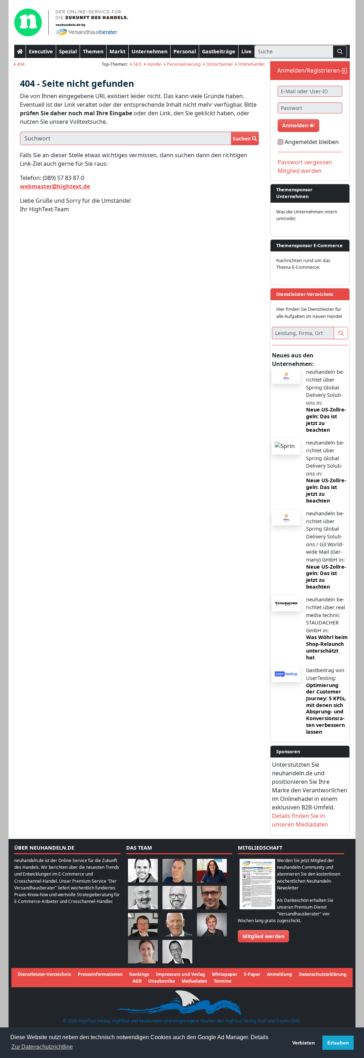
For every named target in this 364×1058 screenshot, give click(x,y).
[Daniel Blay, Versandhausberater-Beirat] (177, 870)
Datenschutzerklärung (323, 974)
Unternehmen (149, 51)
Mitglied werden (300, 171)
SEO (136, 64)
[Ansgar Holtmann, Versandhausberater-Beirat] (143, 924)
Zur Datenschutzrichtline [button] (42, 1047)
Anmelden (296, 125)
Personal (184, 51)
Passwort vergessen (305, 162)
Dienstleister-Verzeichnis (44, 974)
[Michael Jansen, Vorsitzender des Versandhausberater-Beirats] (177, 924)
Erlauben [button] (338, 1043)
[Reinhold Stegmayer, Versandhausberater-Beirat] (177, 951)
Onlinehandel (250, 64)
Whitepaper (224, 974)
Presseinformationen (100, 974)
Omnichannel (218, 64)
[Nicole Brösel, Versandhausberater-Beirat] (212, 870)
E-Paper (252, 974)
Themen (93, 51)
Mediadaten (194, 981)
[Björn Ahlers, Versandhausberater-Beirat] (143, 870)
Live (246, 51)
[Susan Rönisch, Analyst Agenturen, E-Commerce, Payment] (143, 951)
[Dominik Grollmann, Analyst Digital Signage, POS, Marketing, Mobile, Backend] (177, 897)
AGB (137, 981)
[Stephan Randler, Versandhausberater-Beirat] (212, 924)
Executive (41, 51)
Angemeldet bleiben (312, 142)
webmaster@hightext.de (55, 186)
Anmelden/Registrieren (308, 70)
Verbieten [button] (303, 1043)
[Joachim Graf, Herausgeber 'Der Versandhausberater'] (143, 897)
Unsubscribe (161, 981)
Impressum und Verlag (180, 974)
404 (20, 64)
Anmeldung (279, 974)
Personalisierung (183, 64)
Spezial (68, 51)
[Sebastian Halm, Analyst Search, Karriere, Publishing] (212, 897)
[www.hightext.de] (182, 1002)
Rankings (139, 974)
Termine (222, 981)
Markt (117, 51)
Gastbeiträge (218, 51)
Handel (153, 64)
